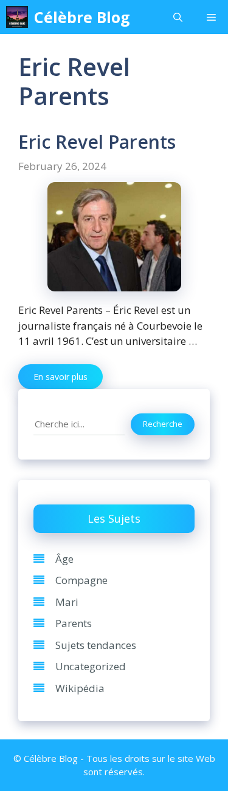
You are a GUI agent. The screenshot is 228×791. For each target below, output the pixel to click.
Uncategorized (90, 666)
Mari (66, 602)
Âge (64, 559)
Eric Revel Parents (97, 141)
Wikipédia (80, 688)
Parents (73, 623)
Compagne (81, 580)
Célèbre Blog (82, 17)
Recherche (162, 423)
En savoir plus (60, 376)
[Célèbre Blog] (17, 17)
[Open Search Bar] (178, 17)
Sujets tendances (95, 645)
